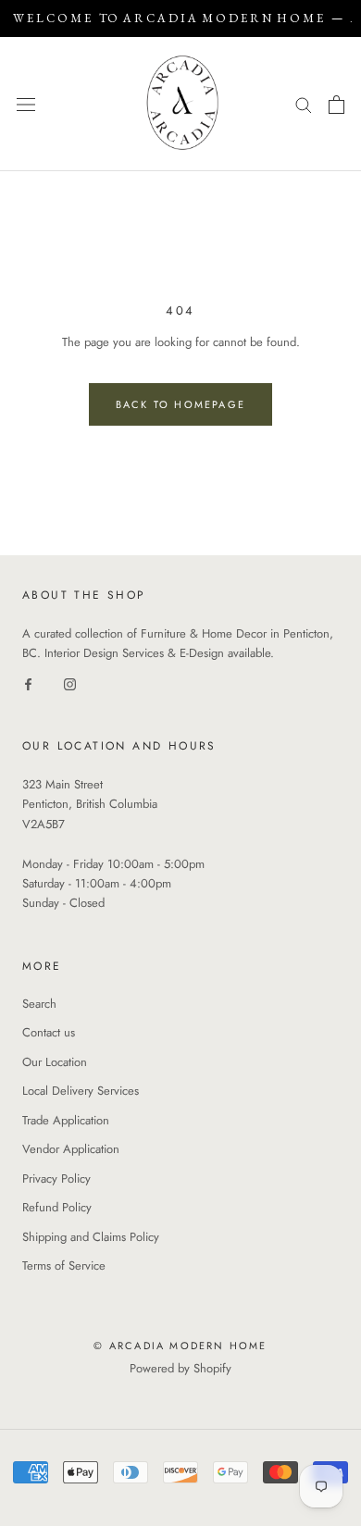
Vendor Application (70, 1149)
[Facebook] (28, 683)
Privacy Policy (56, 1178)
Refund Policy (57, 1207)
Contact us (48, 1032)
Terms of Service (64, 1265)
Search (39, 1003)
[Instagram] (70, 683)
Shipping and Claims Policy (90, 1237)
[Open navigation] (26, 104)
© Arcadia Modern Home (180, 1345)
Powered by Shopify (180, 1368)
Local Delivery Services (80, 1090)
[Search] (303, 104)
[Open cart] (336, 104)
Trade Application (65, 1120)
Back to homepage (180, 404)
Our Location (54, 1062)
